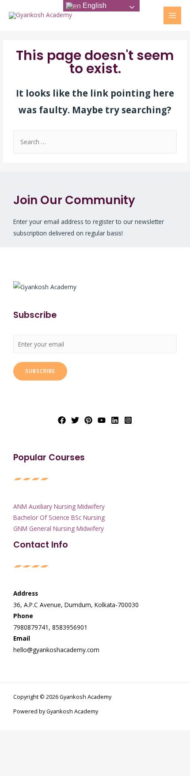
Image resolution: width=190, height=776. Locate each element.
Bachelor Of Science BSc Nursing (59, 517)
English (93, 5)
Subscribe (40, 370)
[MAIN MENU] (172, 16)
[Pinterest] (88, 420)
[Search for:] (95, 142)
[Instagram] (128, 420)
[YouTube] (102, 420)
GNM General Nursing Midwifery (58, 528)
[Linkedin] (115, 420)
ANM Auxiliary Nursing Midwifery (59, 506)
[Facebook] (62, 420)
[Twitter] (75, 420)
